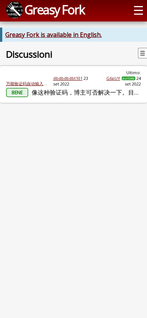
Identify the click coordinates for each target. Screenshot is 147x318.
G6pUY (113, 78)
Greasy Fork (54, 9)
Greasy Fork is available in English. (53, 35)
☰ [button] (138, 10)
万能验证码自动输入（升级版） (26, 83)
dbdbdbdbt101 (68, 78)
